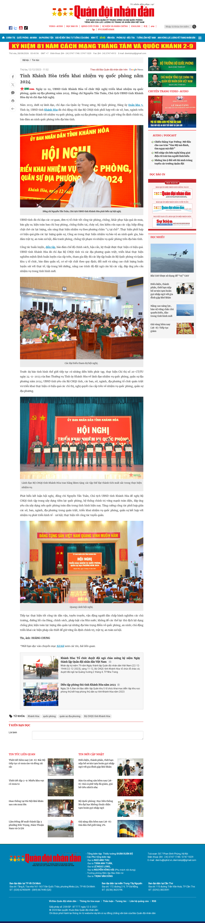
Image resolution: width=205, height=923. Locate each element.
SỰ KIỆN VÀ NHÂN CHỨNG (115, 26)
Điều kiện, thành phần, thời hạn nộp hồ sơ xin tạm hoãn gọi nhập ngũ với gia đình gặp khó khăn (96, 763)
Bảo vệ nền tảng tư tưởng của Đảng (72, 37)
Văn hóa (111, 37)
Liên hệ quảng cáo (139, 901)
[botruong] (172, 64)
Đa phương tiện (46, 37)
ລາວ (152, 26)
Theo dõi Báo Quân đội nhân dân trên (109, 69)
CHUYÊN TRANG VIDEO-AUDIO (168, 91)
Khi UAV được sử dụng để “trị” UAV (170, 275)
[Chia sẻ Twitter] (13, 84)
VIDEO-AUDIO (56, 26)
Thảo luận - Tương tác (115, 901)
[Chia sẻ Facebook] (13, 76)
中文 (146, 26)
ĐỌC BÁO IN (72, 26)
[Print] (13, 101)
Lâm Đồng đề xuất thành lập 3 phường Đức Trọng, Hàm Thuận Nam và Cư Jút (26, 825)
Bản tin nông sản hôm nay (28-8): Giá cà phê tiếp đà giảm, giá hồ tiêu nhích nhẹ (95, 784)
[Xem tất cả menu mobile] (199, 37)
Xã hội (102, 37)
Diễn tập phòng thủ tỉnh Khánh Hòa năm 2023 (88, 684)
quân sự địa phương (70, 716)
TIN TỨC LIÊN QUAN (22, 754)
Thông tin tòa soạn (89, 901)
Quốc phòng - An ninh (27, 37)
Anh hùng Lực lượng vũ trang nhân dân (176, 37)
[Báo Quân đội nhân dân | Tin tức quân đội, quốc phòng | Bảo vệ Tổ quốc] (102, 13)
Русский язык (106, 29)
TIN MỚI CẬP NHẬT (91, 754)
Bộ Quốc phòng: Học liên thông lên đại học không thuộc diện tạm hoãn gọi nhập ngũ (95, 804)
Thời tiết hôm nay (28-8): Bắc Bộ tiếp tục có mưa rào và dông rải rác (27, 763)
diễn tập (50, 247)
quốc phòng (49, 716)
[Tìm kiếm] (194, 27)
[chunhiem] (172, 80)
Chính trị (10, 37)
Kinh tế (94, 37)
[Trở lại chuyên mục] (13, 109)
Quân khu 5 (135, 105)
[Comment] (13, 93)
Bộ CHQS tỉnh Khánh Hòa (97, 716)
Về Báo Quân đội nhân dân (62, 901)
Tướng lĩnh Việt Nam (146, 37)
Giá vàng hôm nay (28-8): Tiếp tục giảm (160, 328)
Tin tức (35, 60)
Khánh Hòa (51, 109)
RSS (154, 901)
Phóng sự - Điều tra (125, 37)
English (135, 26)
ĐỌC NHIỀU (158, 237)
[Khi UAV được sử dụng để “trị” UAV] (172, 258)
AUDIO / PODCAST (164, 135)
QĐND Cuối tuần (90, 26)
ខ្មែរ (93, 29)
